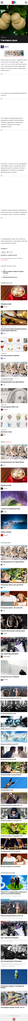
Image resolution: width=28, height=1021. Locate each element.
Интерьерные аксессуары (7, 378)
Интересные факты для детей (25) (12, 585)
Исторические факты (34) (8, 713)
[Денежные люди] (14, 420)
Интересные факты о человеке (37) (11, 820)
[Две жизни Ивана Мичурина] (14, 644)
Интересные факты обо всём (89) (11, 608)
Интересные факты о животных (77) (11, 805)
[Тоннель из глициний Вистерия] (14, 498)
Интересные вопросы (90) (8, 759)
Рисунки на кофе (6, 304)
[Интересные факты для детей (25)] (14, 575)
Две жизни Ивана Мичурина (9, 654)
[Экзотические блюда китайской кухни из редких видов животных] (14, 317)
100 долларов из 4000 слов (9, 407)
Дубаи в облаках (6, 532)
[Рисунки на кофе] (14, 292)
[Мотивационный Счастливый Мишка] (14, 369)
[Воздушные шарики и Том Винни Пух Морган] (14, 976)
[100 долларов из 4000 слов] (14, 395)
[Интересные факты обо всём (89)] (14, 598)
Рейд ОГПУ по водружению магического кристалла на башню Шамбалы (14, 892)
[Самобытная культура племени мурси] (14, 621)
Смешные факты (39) (7, 790)
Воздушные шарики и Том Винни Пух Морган (12, 986)
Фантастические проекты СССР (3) (11, 698)
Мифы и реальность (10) (8, 729)
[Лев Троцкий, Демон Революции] (14, 952)
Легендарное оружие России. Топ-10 (12, 1007)
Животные (3, 326)
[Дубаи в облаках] (14, 521)
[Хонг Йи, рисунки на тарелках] (14, 344)
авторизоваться (4, 259)
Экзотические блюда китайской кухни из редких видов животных (14, 329)
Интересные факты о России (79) (10, 851)
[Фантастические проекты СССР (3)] (14, 906)
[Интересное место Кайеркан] (14, 667)
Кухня (14, 266)
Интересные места (11, 326)
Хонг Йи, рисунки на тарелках (10, 355)
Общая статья (4, 568)
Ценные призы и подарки (7, 379)
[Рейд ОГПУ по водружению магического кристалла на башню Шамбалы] (14, 882)
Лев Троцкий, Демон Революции (11, 961)
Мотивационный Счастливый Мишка (12, 382)
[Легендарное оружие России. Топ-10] (14, 998)
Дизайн (4, 266)
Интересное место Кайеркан (10, 677)
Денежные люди (6, 432)
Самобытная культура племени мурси (13, 631)
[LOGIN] (26, 2)
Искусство (3, 353)
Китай (9, 266)
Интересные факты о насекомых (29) (11, 836)
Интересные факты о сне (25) (9, 744)
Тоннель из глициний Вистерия (10, 509)
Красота (3, 301)
